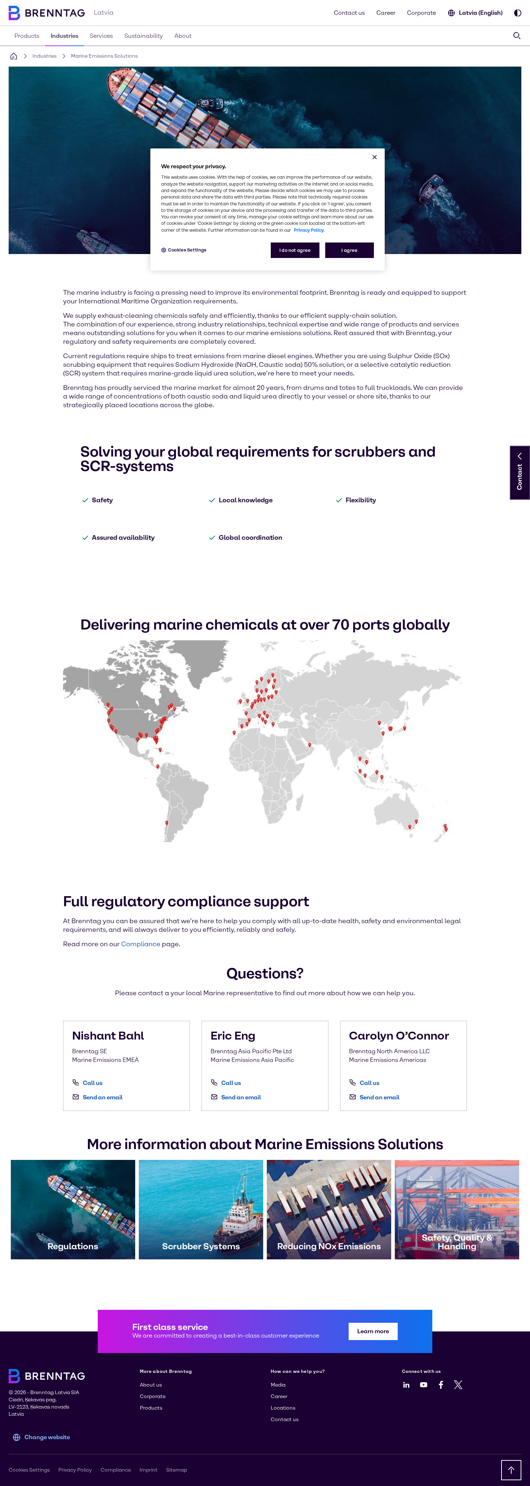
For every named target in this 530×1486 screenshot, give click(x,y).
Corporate (421, 12)
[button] (520, 456)
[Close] (375, 157)
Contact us (349, 12)
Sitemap (176, 1470)
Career (386, 12)
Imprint (149, 1470)
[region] (267, 209)
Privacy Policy (75, 1470)
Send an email (103, 1097)
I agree (349, 250)
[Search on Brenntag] (517, 35)
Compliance (116, 1470)
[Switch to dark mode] (517, 13)
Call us (92, 1083)
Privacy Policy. (309, 230)
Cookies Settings (187, 250)
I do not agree (295, 250)
